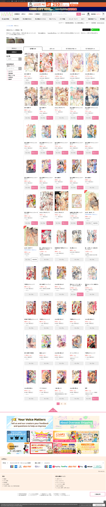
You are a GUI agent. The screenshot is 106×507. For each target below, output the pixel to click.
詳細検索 (83, 14)
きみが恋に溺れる (28, 388)
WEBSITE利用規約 (23, 494)
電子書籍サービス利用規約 (60, 494)
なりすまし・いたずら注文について (62, 495)
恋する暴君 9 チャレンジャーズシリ (61, 143)
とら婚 (15, 1)
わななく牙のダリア (59, 212)
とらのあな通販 (9, 25)
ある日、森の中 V (28, 248)
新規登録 (93, 14)
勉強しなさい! (43, 353)
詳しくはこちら (101, 471)
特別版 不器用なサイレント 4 (31, 319)
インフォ (8, 1)
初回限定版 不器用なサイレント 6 (61, 248)
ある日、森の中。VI (89, 212)
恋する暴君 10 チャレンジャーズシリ (46, 143)
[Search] (20, 68)
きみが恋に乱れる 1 (59, 319)
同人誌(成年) (16, 19)
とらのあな (3, 1)
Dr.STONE (93, 22)
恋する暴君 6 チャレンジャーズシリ (31, 178)
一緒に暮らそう (58, 388)
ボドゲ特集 (62, 19)
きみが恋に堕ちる (52, 33)
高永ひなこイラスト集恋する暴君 (91, 285)
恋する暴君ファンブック (45, 284)
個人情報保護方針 (22, 495)
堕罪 (86, 388)
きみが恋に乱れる (59, 74)
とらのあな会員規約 (34, 494)
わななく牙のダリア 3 (60, 107)
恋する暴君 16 (41, 33)
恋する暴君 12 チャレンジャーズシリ (91, 108)
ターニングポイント (74, 353)
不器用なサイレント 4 (45, 319)
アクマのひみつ (43, 388)
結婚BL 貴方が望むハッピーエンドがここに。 (76, 213)
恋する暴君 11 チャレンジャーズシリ (30, 143)
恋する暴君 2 (88, 177)
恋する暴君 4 (58, 177)
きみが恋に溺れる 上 (90, 74)
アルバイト (57, 1)
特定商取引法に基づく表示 (46, 495)
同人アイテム (52, 19)
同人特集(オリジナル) (40, 19)
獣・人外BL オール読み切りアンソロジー (91, 248)
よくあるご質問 (42, 1)
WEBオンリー (35, 1)
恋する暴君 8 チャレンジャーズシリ (76, 143)
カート (35, 83)
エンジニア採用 (50, 1)
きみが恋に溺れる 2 (59, 353)
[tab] (52, 48)
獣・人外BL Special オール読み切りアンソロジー (46, 248)
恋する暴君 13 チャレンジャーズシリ (76, 108)
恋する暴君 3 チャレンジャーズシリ (76, 178)
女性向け (38, 14)
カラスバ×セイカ (100, 22)
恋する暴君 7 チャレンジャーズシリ (91, 143)
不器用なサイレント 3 (75, 319)
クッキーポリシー (33, 495)
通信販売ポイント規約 (46, 494)
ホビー (83, 19)
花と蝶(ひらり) (73, 248)
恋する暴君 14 (43, 107)
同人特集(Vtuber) (27, 19)
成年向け (23, 14)
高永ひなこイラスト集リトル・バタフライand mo (76, 285)
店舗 (12, 1)
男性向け (31, 14)
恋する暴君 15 (27, 107)
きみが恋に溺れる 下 (74, 74)
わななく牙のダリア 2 (45, 212)
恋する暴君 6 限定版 (29, 353)
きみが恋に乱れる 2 (59, 284)
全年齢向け (17, 14)
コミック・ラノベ (73, 19)
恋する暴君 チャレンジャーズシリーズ (31, 213)
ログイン (98, 14)
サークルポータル (22, 1)
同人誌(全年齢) (5, 19)
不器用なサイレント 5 (29, 284)
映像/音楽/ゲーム (92, 19)
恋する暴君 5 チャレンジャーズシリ (46, 178)
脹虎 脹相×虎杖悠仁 (69, 22)
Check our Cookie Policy (86, 505)
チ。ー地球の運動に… (79, 22)
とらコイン (29, 1)
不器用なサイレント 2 (90, 353)
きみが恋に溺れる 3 (89, 319)
